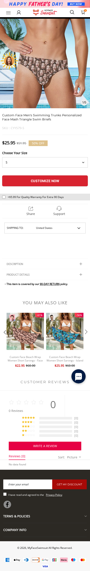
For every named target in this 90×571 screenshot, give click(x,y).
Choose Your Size (14, 153)
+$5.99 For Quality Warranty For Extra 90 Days (36, 197)
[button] (4, 340)
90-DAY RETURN (50, 284)
